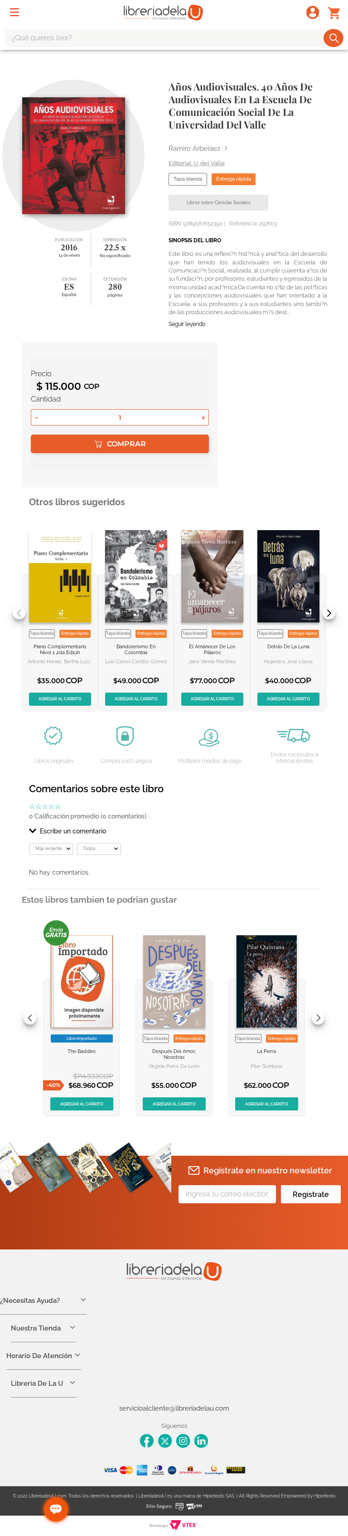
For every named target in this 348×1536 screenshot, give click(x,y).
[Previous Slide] (19, 613)
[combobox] (174, 38)
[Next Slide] (329, 613)
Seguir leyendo (187, 324)
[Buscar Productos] (334, 38)
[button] (174, 831)
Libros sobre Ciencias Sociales (219, 202)
